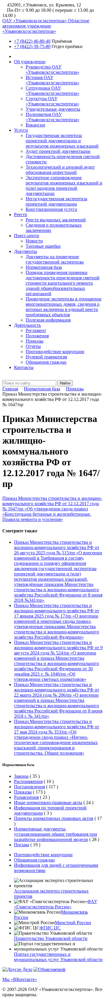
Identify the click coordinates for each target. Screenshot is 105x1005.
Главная (10, 388)
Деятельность (27, 325)
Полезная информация (48, 319)
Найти (65, 383)
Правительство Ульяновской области (51, 938)
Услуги (21, 130)
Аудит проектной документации (58, 151)
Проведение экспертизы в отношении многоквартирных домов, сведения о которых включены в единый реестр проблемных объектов (64, 306)
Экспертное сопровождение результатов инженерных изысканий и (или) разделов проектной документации (64, 185)
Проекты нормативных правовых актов (53, 818)
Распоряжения (28, 781)
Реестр (20, 214)
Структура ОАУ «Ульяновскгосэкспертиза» (52, 101)
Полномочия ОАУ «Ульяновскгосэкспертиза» (52, 117)
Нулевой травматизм (46, 356)
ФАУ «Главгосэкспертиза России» (55, 904)
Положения (37, 335)
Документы (25, 251)
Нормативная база (44, 267)
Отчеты (33, 346)
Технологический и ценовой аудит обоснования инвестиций (60, 170)
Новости (34, 240)
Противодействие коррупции (55, 351)
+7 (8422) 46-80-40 (32, 41)
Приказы (34, 341)
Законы (21, 776)
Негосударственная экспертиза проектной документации (56, 201)
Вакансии (35, 124)
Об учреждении (30, 61)
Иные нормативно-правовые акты (48, 802)
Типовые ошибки (43, 246)
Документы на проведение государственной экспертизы (55, 259)
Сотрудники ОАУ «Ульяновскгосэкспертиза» (52, 91)
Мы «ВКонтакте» (19, 979)
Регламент (36, 330)
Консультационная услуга (51, 209)
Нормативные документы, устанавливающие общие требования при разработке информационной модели (55, 834)
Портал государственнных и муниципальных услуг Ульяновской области (58, 957)
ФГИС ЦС (50, 927)
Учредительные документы (53, 109)
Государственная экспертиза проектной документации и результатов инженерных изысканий (62, 140)
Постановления (29, 786)
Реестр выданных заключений (56, 219)
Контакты (24, 367)
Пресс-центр (26, 235)
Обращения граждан (46, 362)
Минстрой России (73, 922)
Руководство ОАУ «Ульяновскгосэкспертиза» (52, 69)
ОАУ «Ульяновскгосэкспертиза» (45, 26)
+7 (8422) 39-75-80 (32, 46)
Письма (21, 844)
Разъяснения (26, 797)
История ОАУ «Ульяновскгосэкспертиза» (52, 80)
